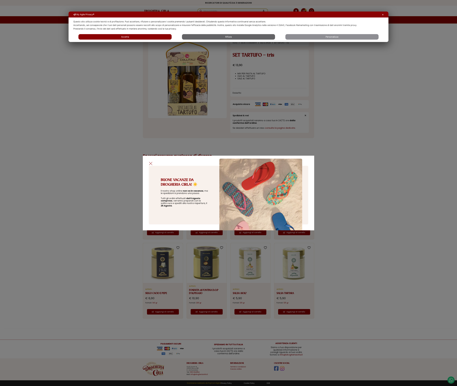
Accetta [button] (125, 37)
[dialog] (228, 27)
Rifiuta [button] (228, 37)
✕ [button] (383, 14)
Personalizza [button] (332, 37)
